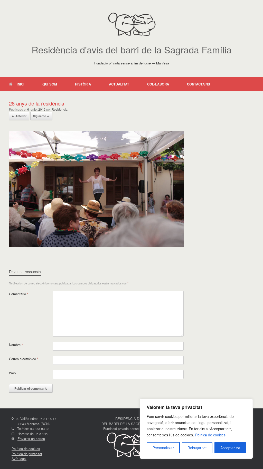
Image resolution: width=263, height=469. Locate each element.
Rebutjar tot (196, 447)
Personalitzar (163, 447)
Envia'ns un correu (31, 438)
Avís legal (19, 458)
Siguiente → (41, 116)
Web (12, 372)
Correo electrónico (23, 358)
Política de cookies (210, 434)
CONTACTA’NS (198, 84)
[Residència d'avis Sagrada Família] (131, 24)
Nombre (16, 344)
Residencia (60, 109)
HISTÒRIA (83, 84)
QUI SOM (49, 84)
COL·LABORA (158, 84)
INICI (20, 84)
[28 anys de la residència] (96, 245)
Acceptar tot (230, 447)
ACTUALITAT (119, 84)
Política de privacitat (27, 453)
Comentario (18, 293)
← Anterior (19, 116)
